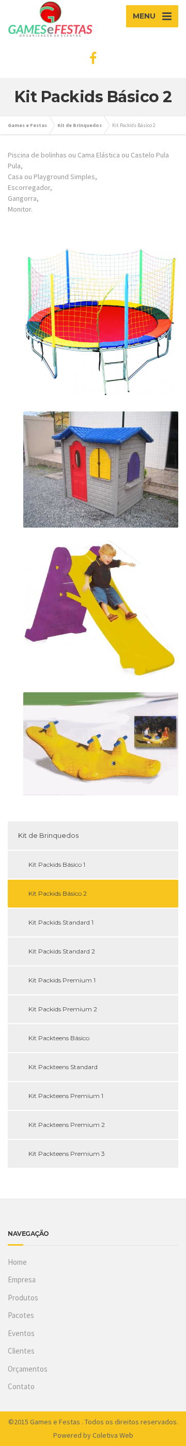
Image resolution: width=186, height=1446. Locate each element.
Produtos (23, 1297)
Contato (21, 1386)
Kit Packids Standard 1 (61, 922)
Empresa (22, 1279)
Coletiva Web (112, 1435)
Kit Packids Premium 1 (62, 980)
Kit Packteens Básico (58, 1038)
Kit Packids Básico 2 (57, 893)
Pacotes (21, 1315)
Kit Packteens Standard (63, 1067)
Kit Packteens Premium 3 (66, 1153)
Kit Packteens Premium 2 (66, 1125)
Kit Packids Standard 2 (61, 951)
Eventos (21, 1333)
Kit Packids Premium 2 (62, 1009)
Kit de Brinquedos (48, 835)
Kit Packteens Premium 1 (65, 1096)
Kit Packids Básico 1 (56, 864)
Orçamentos (28, 1369)
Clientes (21, 1351)
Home (17, 1262)
